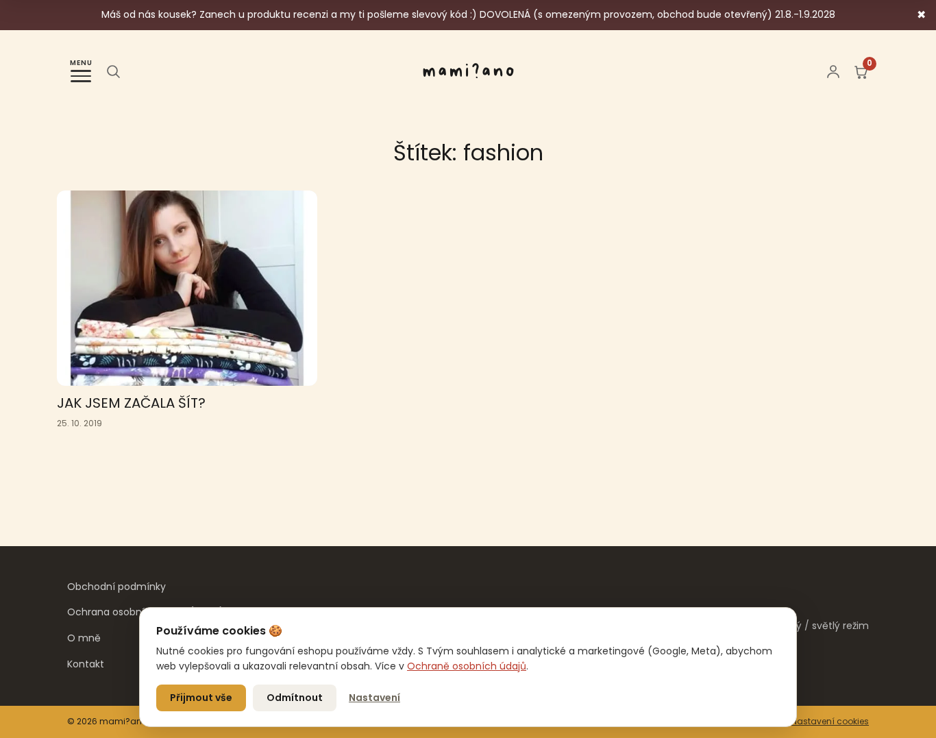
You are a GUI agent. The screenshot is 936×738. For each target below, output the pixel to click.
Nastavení (374, 697)
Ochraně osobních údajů (466, 666)
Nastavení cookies (830, 721)
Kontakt (85, 664)
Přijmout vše (201, 697)
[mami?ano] (468, 71)
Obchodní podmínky (116, 586)
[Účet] (833, 71)
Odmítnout (295, 697)
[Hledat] (113, 71)
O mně (84, 638)
